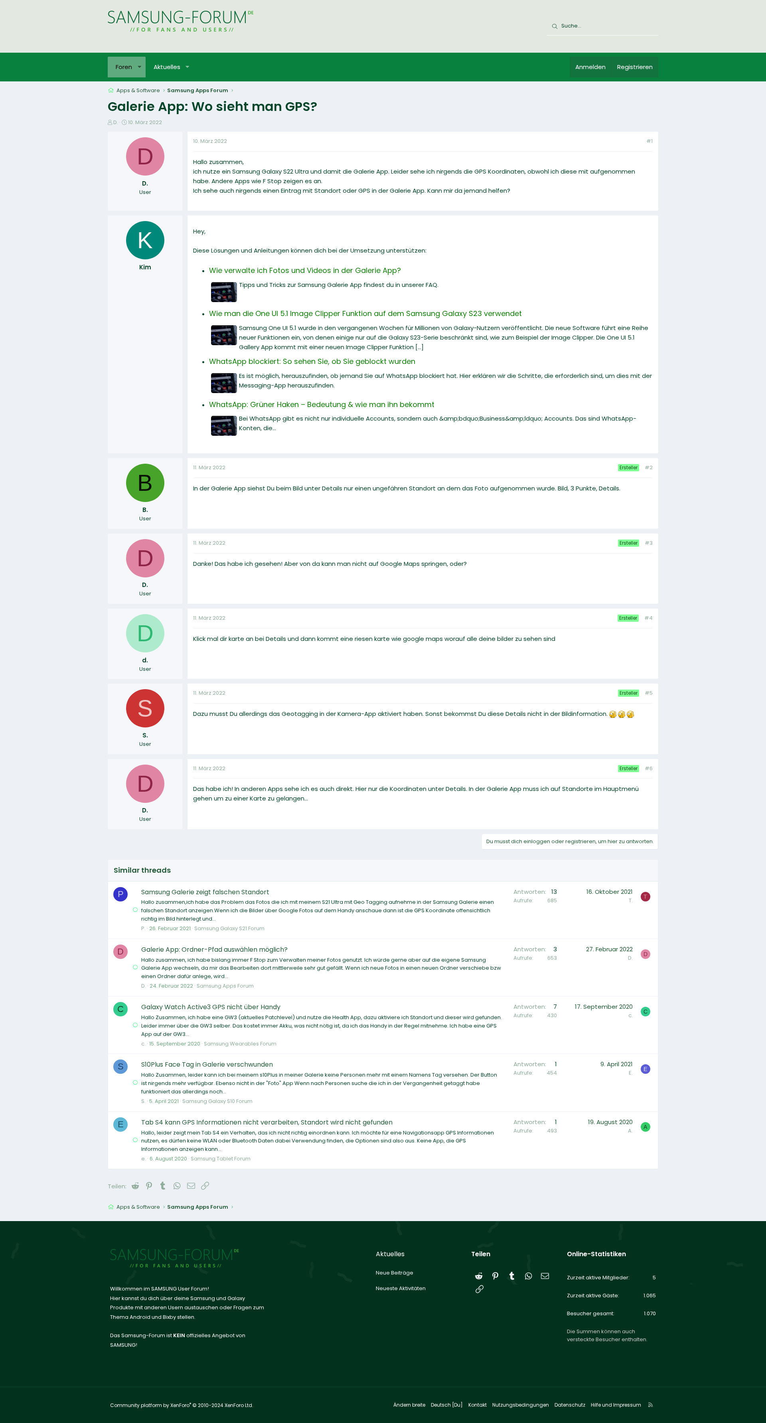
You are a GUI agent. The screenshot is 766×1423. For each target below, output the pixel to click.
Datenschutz (570, 1404)
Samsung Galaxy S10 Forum (217, 1101)
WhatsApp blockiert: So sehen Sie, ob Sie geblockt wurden (312, 361)
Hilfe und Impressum (616, 1404)
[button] (139, 67)
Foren (124, 67)
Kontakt (477, 1404)
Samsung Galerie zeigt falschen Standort (205, 892)
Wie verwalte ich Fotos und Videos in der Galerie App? (305, 270)
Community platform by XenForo (181, 1405)
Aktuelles (167, 67)
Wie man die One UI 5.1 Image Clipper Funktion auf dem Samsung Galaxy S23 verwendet (365, 313)
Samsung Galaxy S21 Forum (229, 928)
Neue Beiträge (394, 1273)
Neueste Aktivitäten (401, 1288)
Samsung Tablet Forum (221, 1158)
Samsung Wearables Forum (240, 1043)
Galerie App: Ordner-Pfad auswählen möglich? (214, 949)
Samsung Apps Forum (225, 986)
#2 (649, 467)
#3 (649, 543)
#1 (649, 141)
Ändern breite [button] (409, 1404)
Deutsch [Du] (447, 1404)
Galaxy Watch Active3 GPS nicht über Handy (210, 1007)
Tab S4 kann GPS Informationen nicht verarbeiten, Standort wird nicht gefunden (267, 1122)
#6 (649, 768)
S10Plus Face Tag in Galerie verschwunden (207, 1064)
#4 (648, 618)
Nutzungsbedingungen (520, 1404)
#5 (649, 693)
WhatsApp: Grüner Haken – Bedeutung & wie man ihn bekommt (321, 404)
